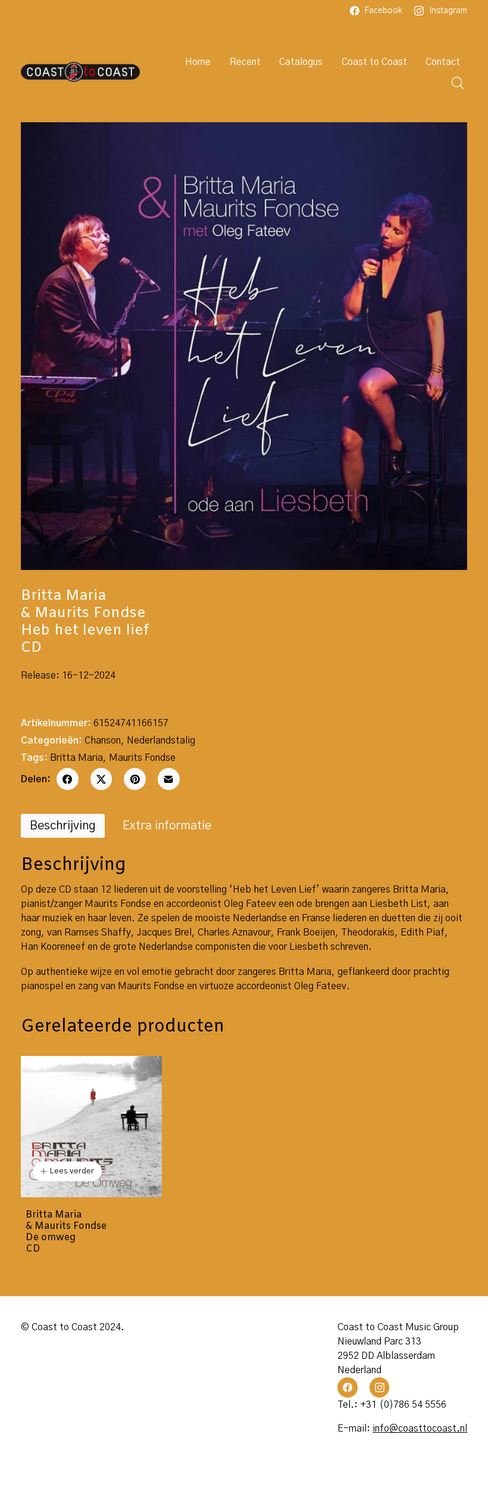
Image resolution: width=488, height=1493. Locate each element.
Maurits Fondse (142, 758)
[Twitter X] (101, 779)
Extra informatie (167, 826)
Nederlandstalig (161, 740)
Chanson (103, 740)
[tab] (63, 826)
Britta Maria (76, 758)
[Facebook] (68, 779)
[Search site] (457, 82)
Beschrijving (63, 826)
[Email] (169, 779)
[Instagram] (380, 1387)
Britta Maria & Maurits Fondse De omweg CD (66, 1232)
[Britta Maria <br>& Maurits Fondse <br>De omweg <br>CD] (91, 1126)
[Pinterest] (135, 779)
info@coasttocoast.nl (420, 1428)
